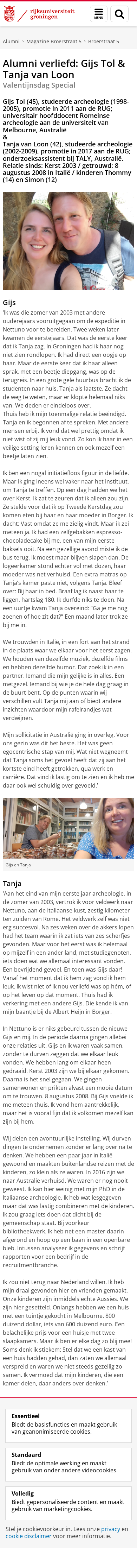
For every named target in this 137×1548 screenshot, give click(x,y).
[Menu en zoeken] (98, 14)
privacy (110, 1529)
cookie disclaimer (29, 1536)
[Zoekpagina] (119, 14)
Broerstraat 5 (103, 41)
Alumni (11, 41)
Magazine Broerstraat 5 (53, 41)
